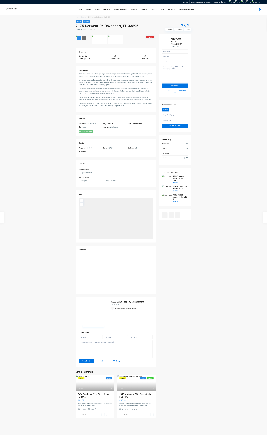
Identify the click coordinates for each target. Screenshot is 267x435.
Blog (162, 9)
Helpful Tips (106, 9)
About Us (134, 9)
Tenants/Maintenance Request (201, 2)
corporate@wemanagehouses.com (126, 308)
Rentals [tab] (165, 109)
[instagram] (16, 2)
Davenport (92, 30)
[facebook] (8, 2)
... (147, 405)
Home (80, 9)
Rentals (79, 21)
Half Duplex (165, 153)
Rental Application (220, 2)
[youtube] (12, 2)
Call (101, 361)
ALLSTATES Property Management (127, 302)
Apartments (165, 144)
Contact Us (154, 9)
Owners (185, 2)
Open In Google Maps (85, 131)
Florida (139, 124)
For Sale (97, 9)
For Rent (88, 9)
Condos (164, 148)
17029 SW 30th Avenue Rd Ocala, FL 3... (180, 197)
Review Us (144, 9)
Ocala (81, 389)
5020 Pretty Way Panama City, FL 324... (178, 178)
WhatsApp (116, 361)
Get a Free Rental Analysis (186, 9)
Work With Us (171, 9)
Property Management (120, 9)
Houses (83, 17)
